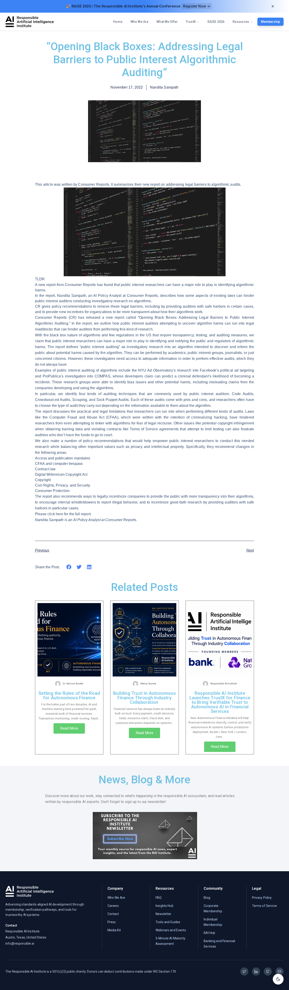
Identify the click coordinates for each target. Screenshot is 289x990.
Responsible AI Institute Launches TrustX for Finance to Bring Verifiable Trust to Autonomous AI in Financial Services (219, 702)
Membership (270, 21)
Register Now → (196, 6)
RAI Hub (209, 933)
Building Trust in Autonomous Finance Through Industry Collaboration (144, 697)
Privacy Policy (262, 897)
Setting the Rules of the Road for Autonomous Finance (69, 695)
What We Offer (167, 21)
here (59, 514)
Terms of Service (264, 906)
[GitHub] (268, 971)
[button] (69, 567)
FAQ (158, 897)
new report (115, 317)
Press (111, 922)
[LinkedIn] (256, 971)
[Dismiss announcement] (272, 6)
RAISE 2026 (215, 21)
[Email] (279, 971)
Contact (113, 914)
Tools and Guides (168, 922)
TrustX (191, 21)
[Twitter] (244, 971)
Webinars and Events (171, 930)
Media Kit (114, 930)
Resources (241, 21)
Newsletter (163, 914)
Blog (207, 897)
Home (117, 21)
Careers (113, 906)
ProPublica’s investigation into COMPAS (76, 376)
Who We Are (139, 21)
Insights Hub (164, 906)
